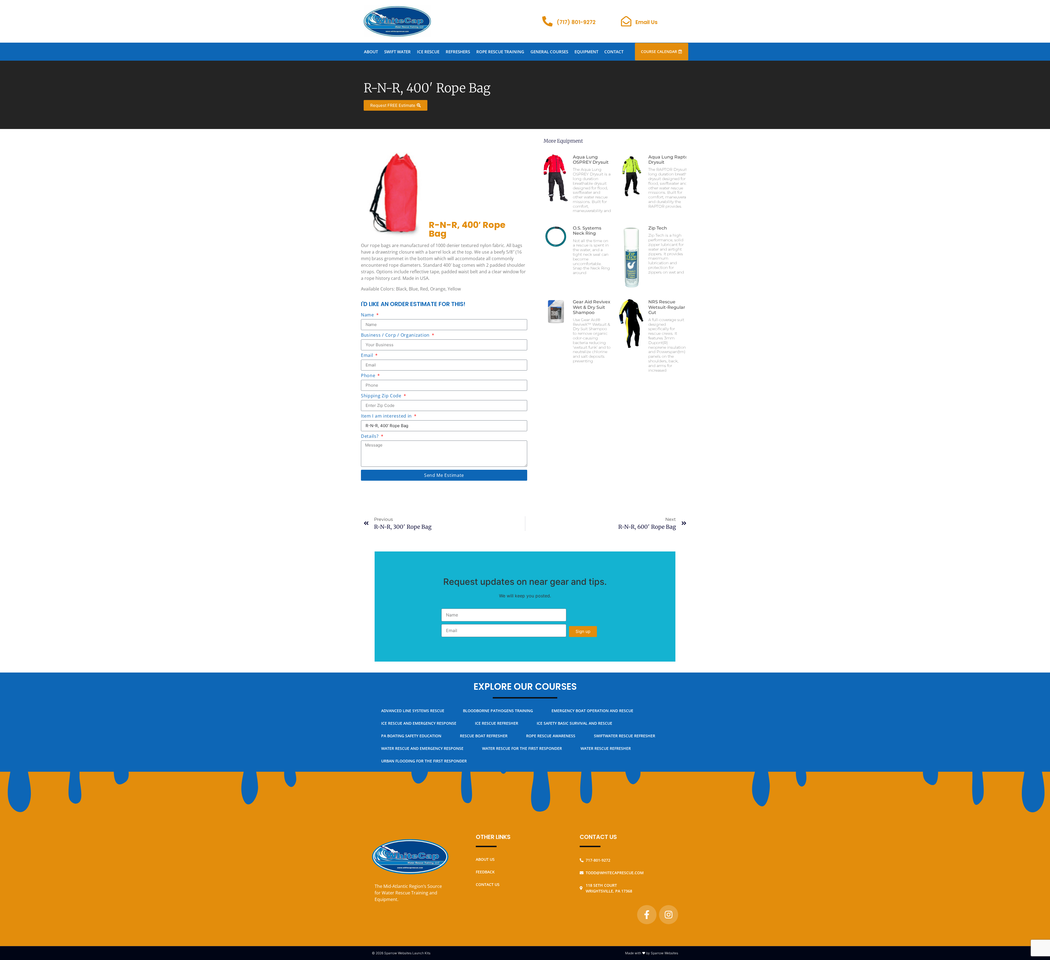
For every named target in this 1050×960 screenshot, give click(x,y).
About (371, 51)
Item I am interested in (387, 416)
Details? (370, 436)
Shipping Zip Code (382, 396)
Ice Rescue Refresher (496, 723)
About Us (485, 859)
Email (367, 355)
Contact (613, 51)
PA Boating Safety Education (411, 735)
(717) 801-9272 (576, 22)
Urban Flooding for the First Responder (424, 761)
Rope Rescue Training (500, 51)
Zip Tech (657, 228)
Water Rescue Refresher (606, 748)
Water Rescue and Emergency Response (422, 748)
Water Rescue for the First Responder (522, 748)
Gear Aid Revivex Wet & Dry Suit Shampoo (591, 307)
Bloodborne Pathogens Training (498, 710)
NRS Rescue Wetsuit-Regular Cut (666, 307)
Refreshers (458, 51)
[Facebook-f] (646, 914)
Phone (369, 375)
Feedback (485, 871)
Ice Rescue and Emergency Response (418, 723)
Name (368, 315)
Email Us (646, 22)
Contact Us (488, 884)
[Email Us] (626, 21)
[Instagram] (668, 914)
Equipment (586, 51)
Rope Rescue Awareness (550, 735)
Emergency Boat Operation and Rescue (592, 710)
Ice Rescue (428, 51)
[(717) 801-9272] (547, 21)
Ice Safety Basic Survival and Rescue (574, 723)
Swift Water (397, 51)
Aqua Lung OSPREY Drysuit (591, 159)
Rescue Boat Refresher (484, 735)
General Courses (549, 51)
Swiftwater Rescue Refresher (624, 735)
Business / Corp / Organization (396, 335)
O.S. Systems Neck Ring (587, 230)
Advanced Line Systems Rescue (412, 710)
